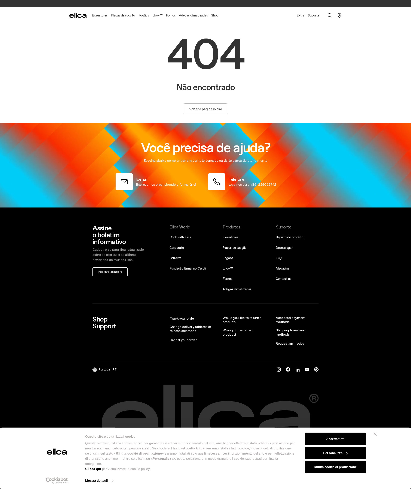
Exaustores (230, 237)
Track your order (182, 318)
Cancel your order (183, 340)
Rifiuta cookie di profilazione (335, 467)
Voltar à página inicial (205, 109)
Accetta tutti (335, 439)
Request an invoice (290, 343)
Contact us (283, 278)
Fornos (227, 278)
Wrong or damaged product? (237, 332)
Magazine (282, 268)
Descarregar (284, 247)
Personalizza (332, 453)
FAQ (279, 258)
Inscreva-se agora (110, 272)
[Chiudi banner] (375, 434)
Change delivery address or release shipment (190, 328)
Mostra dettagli (96, 480)
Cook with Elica (180, 237)
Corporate (177, 247)
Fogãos (228, 258)
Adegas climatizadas (237, 289)
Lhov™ (228, 268)
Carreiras (176, 258)
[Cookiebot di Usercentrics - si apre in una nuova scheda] (57, 480)
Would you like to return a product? (242, 319)
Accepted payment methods (290, 319)
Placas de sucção (235, 247)
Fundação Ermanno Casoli (188, 268)
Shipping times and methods (290, 332)
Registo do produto (289, 237)
